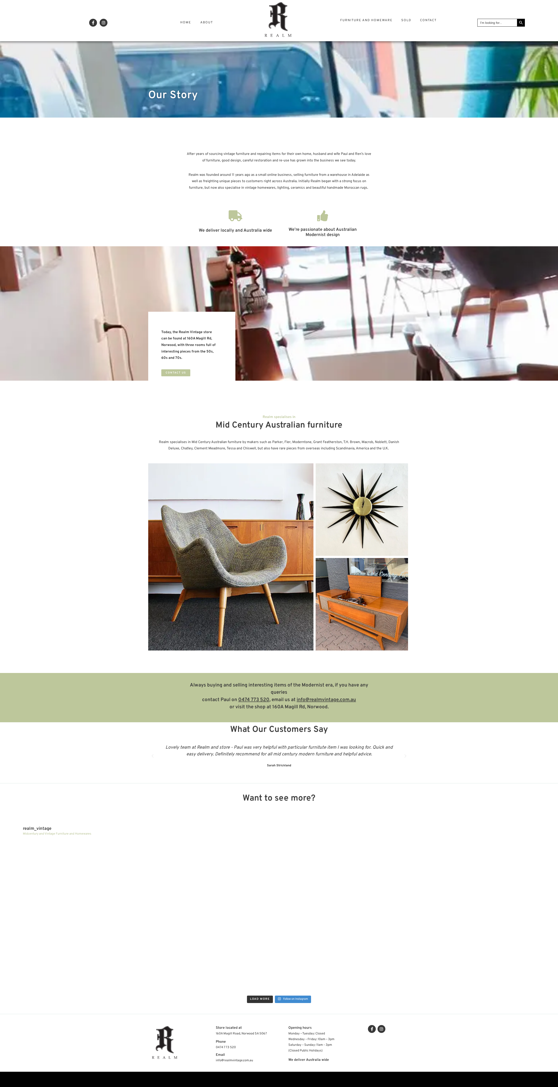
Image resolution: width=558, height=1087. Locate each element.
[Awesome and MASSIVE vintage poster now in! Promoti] (210, 956)
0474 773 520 (253, 700)
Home (185, 23)
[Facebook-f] (93, 23)
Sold (406, 20)
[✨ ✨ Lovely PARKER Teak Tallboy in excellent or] (71, 878)
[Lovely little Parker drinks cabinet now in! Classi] (348, 956)
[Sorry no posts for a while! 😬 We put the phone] (486, 956)
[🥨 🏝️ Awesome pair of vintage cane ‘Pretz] (210, 878)
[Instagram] (103, 23)
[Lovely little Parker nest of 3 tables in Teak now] (486, 878)
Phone (221, 1042)
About (206, 23)
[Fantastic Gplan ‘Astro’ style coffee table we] (348, 878)
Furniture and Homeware (366, 20)
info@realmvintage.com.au (326, 700)
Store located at (229, 1028)
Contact (428, 20)
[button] (175, 372)
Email (220, 1055)
